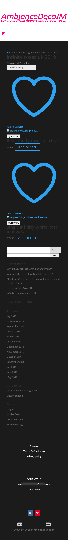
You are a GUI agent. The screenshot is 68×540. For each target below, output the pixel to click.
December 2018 (15, 346)
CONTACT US (34, 479)
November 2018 (15, 351)
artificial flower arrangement (22, 390)
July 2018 (11, 367)
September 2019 (16, 326)
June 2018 (12, 372)
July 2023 (11, 316)
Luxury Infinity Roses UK (20, 288)
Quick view (13, 136)
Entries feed (13, 414)
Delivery (34, 446)
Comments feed (15, 419)
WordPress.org (15, 424)
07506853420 (34, 489)
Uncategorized (15, 395)
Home (10, 52)
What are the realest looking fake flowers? (30, 274)
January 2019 (14, 341)
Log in (10, 409)
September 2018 (16, 361)
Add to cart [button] (27, 147)
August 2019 (13, 331)
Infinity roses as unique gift (21, 293)
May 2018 (12, 377)
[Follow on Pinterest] (37, 513)
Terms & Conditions (34, 451)
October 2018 (14, 356)
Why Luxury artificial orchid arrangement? (29, 268)
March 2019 (13, 336)
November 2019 (15, 321)
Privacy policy (34, 456)
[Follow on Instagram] (30, 513)
